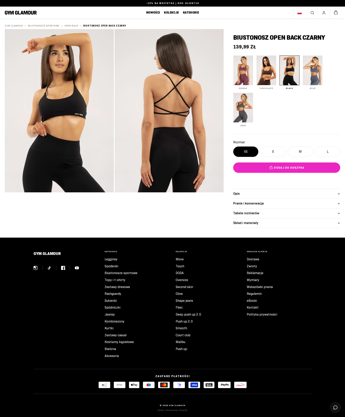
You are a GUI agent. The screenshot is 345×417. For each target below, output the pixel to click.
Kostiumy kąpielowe (119, 342)
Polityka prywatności (262, 314)
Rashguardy (113, 294)
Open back (71, 25)
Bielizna (110, 349)
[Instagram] (38, 268)
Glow (179, 294)
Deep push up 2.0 (188, 314)
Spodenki (111, 266)
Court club (183, 335)
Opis (236, 194)
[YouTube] (77, 268)
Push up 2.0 (184, 321)
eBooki (252, 301)
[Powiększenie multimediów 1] (59, 110)
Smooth (181, 328)
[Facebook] (65, 268)
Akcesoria (112, 356)
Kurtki (109, 328)
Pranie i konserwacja (248, 203)
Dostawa (253, 259)
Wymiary (253, 280)
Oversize (182, 280)
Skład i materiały (245, 223)
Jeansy (110, 314)
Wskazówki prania (260, 287)
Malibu (180, 342)
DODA (180, 273)
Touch (180, 266)
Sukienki (111, 301)
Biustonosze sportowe (43, 25)
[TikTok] (51, 268)
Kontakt (253, 307)
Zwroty (252, 266)
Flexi (179, 307)
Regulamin (254, 294)
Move (180, 259)
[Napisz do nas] (335, 407)
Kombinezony (114, 321)
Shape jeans (184, 301)
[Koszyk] (336, 12)
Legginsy (111, 259)
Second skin (184, 287)
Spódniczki (112, 307)
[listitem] (243, 72)
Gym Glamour (14, 25)
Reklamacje (255, 273)
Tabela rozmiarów (246, 213)
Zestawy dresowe (117, 287)
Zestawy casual (115, 335)
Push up (181, 349)
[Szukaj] (312, 13)
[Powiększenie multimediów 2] (169, 110)
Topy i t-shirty (115, 280)
